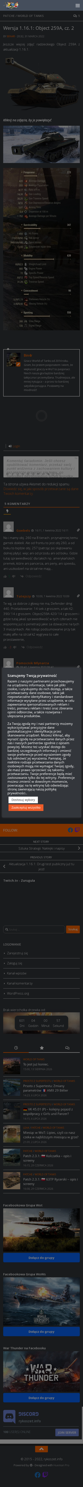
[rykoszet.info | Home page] (15, 5)
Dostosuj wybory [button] (23, 800)
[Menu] (77, 5)
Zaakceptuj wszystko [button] (25, 807)
